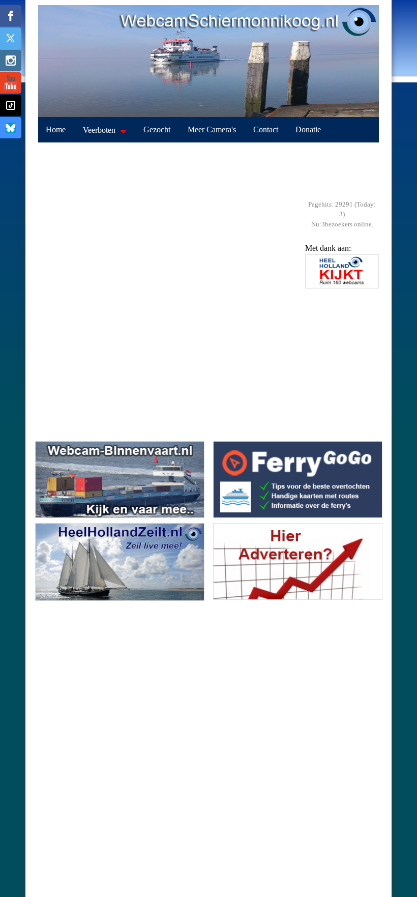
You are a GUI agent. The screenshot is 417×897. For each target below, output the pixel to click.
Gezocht (156, 129)
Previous (315, 290)
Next (368, 290)
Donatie (308, 129)
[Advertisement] (208, 167)
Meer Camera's (212, 129)
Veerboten (99, 130)
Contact (265, 129)
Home (56, 129)
